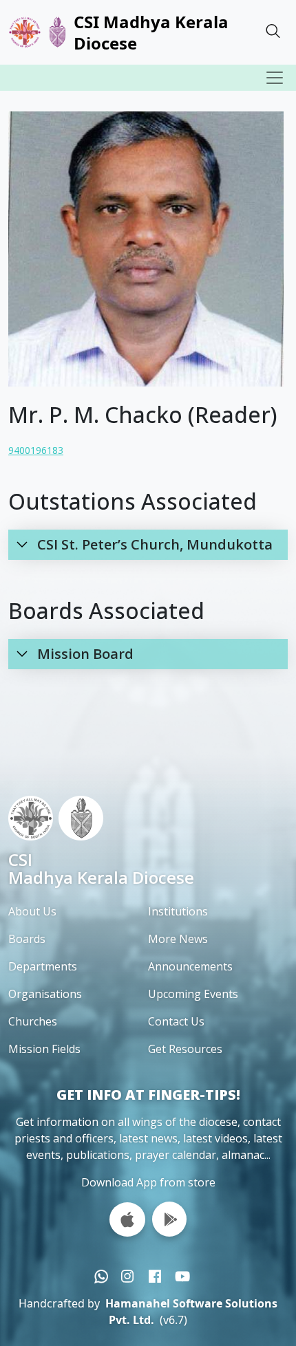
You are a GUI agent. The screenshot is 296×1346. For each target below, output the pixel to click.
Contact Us (176, 1021)
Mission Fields (44, 1048)
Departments (42, 966)
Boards (26, 938)
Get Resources (185, 1048)
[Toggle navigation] (274, 78)
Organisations (45, 993)
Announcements (190, 966)
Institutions (178, 911)
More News (178, 938)
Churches (32, 1021)
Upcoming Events (193, 993)
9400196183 (35, 450)
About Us (32, 911)
